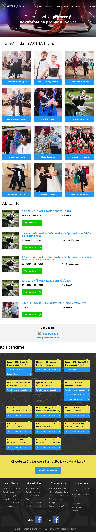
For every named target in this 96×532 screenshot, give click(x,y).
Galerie (49, 6)
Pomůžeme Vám (48, 470)
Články (65, 6)
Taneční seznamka (33, 506)
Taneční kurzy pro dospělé (46, 369)
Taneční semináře (33, 492)
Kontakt (91, 6)
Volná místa (30, 222)
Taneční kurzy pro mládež (75, 394)
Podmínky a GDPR (78, 6)
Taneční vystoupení (34, 502)
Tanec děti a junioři (10, 495)
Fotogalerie (53, 502)
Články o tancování (56, 506)
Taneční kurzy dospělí (11, 488)
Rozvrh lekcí (38, 6)
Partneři (75, 511)
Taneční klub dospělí (11, 502)
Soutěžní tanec (12, 374)
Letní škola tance (9, 499)
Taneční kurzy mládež (11, 492)
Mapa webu (76, 503)
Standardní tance (55, 499)
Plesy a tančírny (32, 488)
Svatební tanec (32, 499)
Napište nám (77, 507)
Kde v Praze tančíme (57, 488)
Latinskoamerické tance (58, 495)
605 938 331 (50, 333)
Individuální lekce (32, 495)
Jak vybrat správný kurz (58, 492)
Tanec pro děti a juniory (16, 369)
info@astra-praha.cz (48, 337)
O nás (57, 6)
